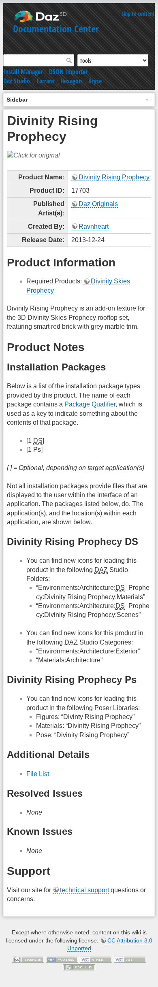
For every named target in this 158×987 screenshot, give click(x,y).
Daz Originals (98, 203)
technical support (84, 890)
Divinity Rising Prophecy (114, 177)
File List (37, 773)
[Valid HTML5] (96, 959)
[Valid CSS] (130, 959)
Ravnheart (94, 226)
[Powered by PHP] (62, 959)
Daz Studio (16, 81)
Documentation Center (56, 28)
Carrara (45, 81)
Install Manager (23, 71)
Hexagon (71, 81)
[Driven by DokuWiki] (79, 967)
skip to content (138, 13)
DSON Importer (68, 71)
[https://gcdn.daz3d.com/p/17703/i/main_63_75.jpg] (33, 155)
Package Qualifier (89, 404)
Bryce (95, 81)
